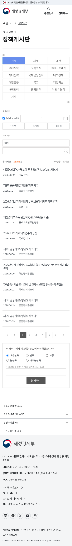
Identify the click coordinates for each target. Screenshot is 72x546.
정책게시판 (22, 23)
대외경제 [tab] (58, 75)
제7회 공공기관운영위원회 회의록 (20, 249)
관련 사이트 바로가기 (13, 431)
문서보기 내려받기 (12, 498)
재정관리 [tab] (13, 89)
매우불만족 (35, 360)
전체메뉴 (63, 13)
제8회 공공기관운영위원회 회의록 (20, 185)
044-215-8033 (17, 479)
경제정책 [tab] (13, 68)
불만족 (13, 360)
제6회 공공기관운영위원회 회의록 (20, 300)
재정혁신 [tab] (58, 82)
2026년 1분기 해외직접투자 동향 (20, 233)
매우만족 (14, 355)
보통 (52, 355)
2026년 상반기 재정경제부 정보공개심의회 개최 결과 (30, 201)
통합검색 (49, 13)
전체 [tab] (13, 60)
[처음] (7, 335)
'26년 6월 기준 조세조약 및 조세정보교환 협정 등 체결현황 (33, 284)
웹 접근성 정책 (38, 529)
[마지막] (64, 335)
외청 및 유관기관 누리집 (14, 414)
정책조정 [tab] (36, 68)
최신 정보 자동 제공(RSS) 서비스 (20, 504)
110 (36, 473)
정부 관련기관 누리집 (13, 406)
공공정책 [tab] (36, 89)
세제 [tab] (36, 60)
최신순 (57, 161)
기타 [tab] (13, 96)
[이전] (15, 335)
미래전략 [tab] (13, 75)
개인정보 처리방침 (11, 529)
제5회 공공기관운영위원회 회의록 (20, 316)
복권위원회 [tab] (58, 89)
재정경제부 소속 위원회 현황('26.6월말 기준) (26, 217)
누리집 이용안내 (11, 487)
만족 (32, 355)
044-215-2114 (22, 466)
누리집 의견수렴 (10, 535)
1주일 (13, 126)
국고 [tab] (36, 82)
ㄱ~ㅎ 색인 (8, 493)
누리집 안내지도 (53, 529)
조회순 (66, 161)
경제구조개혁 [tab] (58, 68)
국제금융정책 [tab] (36, 75)
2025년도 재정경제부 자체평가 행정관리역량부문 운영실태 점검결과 (36, 266)
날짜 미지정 (12, 118)
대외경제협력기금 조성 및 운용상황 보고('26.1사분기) (30, 169)
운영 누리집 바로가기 (13, 422)
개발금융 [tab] (13, 82)
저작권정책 (25, 529)
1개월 (36, 126)
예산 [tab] (58, 60)
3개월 (58, 126)
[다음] (56, 335)
